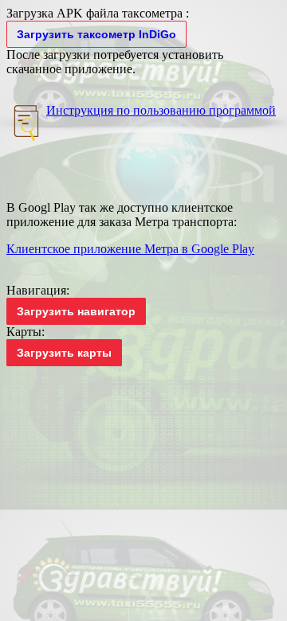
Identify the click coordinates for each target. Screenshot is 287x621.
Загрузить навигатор (76, 311)
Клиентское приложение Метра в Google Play (130, 249)
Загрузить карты (64, 352)
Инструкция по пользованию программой (161, 110)
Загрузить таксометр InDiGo (96, 34)
